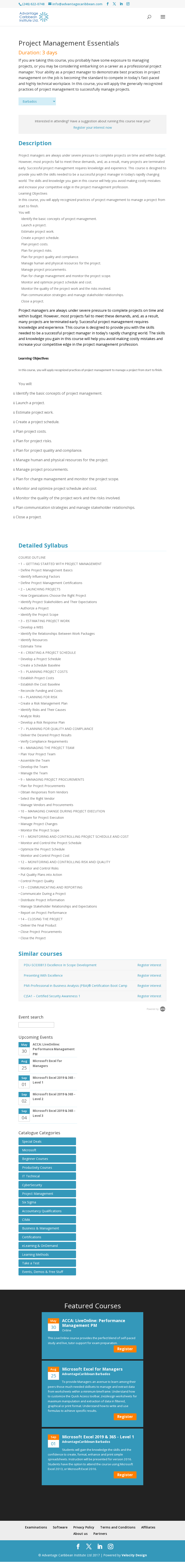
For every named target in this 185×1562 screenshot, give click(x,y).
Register (125, 1348)
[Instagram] (128, 4)
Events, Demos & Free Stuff (42, 1272)
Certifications (31, 1237)
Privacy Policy (83, 1527)
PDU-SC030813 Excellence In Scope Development (60, 965)
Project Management (37, 1193)
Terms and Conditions (117, 1527)
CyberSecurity (32, 1185)
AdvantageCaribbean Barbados (86, 1374)
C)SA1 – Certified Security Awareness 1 (52, 996)
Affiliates (148, 1527)
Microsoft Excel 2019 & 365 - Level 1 (98, 1436)
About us (80, 1533)
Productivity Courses (37, 1167)
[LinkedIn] (121, 4)
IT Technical (31, 1176)
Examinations (36, 1527)
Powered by (153, 1009)
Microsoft (29, 1150)
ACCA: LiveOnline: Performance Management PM (54, 1049)
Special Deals (32, 1141)
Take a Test (30, 1263)
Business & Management (40, 1228)
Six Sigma (29, 1202)
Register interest (149, 965)
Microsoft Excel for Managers (92, 1369)
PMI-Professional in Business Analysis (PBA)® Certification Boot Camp (75, 985)
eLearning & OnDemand (40, 1245)
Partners (100, 1533)
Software (60, 1527)
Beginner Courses (35, 1158)
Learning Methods (35, 1254)
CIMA (26, 1219)
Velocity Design (134, 1555)
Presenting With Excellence (43, 975)
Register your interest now (92, 127)
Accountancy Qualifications (42, 1211)
